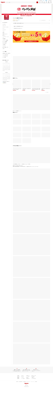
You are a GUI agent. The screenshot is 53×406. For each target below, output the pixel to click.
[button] (50, 0)
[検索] (37, 2)
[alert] (31, 23)
